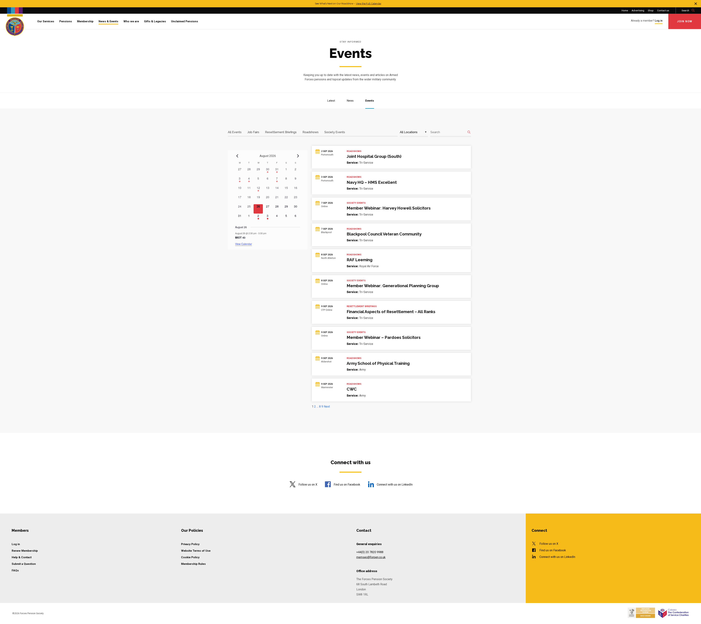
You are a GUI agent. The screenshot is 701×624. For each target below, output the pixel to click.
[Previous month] (237, 156)
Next (327, 406)
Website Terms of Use (195, 550)
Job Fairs (253, 132)
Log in (16, 544)
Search (686, 10)
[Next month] (298, 156)
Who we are (131, 21)
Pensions (65, 21)
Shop (651, 10)
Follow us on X (307, 484)
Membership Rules (193, 564)
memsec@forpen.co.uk (371, 557)
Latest (331, 100)
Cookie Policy (190, 557)
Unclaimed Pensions (184, 21)
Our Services (45, 21)
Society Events (334, 132)
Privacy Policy (190, 544)
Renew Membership (25, 550)
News (350, 100)
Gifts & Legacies (155, 21)
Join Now (684, 21)
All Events (235, 132)
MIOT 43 (240, 237)
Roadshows (310, 132)
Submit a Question (24, 564)
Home (625, 10)
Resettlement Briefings (281, 132)
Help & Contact (22, 557)
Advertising (638, 10)
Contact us (663, 10)
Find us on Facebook (347, 484)
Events (369, 100)
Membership (85, 21)
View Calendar (243, 244)
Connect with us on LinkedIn (394, 484)
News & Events (108, 21)
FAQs (15, 570)
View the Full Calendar (368, 3)
